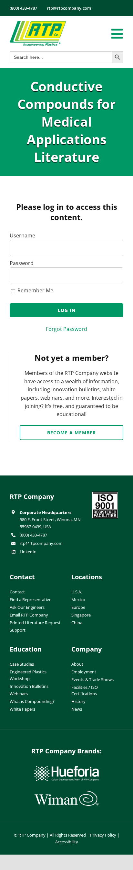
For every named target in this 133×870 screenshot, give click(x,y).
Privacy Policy (103, 835)
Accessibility (66, 842)
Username (22, 235)
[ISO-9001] (105, 494)
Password (22, 263)
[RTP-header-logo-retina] (38, 23)
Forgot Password (66, 329)
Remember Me (34, 290)
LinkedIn (28, 552)
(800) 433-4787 (33, 535)
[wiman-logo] (66, 793)
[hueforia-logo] (66, 768)
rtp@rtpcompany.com (41, 543)
